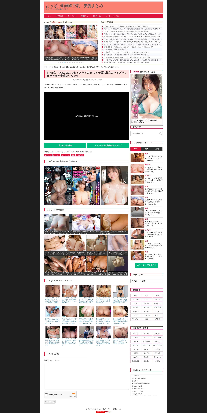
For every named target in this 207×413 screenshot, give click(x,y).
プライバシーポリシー (114, 16)
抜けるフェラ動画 (137, 391)
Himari (136, 341)
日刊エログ (135, 376)
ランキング (72, 16)
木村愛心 (136, 353)
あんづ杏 (136, 345)
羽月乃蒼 (136, 334)
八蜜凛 (157, 361)
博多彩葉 (146, 337)
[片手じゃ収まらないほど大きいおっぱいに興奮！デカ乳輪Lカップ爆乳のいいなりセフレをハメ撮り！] (120, 337)
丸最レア (146, 349)
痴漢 (146, 319)
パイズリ (56, 155)
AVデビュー (135, 319)
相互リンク (85, 16)
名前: (46, 360)
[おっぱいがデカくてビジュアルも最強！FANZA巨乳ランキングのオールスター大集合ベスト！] (52, 317)
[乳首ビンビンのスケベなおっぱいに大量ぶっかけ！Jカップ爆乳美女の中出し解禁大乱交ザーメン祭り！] (69, 317)
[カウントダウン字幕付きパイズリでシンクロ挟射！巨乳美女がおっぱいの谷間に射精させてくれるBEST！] (86, 296)
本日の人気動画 (65, 145)
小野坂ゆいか (157, 345)
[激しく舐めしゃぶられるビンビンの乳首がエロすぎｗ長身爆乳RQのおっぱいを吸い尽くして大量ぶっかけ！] (69, 337)
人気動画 (60, 16)
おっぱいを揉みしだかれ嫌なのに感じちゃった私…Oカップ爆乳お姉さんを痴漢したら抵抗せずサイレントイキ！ (52, 342)
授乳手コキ (157, 303)
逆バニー (157, 315)
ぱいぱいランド (137, 394)
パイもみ (146, 299)
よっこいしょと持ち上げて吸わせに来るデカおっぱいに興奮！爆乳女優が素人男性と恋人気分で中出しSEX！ (120, 321)
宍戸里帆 (157, 334)
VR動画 (157, 319)
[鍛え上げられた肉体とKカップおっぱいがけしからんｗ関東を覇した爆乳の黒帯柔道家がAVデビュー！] (120, 296)
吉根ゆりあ (146, 345)
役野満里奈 (135, 361)
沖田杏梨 (80, 155)
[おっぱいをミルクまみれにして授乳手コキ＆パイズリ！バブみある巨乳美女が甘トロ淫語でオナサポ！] (103, 317)
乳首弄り (146, 303)
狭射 (135, 303)
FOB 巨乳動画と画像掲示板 (140, 383)
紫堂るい (146, 361)
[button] (58, 62)
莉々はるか (157, 357)
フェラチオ (65, 155)
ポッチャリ (146, 315)
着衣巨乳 (136, 307)
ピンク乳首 (157, 307)
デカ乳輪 (146, 307)
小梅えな (157, 341)
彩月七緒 (146, 334)
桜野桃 (136, 337)
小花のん (136, 349)
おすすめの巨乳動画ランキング (108, 145)
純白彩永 (136, 357)
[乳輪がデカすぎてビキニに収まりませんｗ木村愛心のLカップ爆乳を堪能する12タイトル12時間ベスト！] (86, 317)
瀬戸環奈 (146, 353)
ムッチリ (136, 315)
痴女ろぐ (135, 381)
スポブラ (136, 311)
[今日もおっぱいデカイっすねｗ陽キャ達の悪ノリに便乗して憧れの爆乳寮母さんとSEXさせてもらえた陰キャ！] (86, 337)
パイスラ (157, 311)
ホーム (50, 16)
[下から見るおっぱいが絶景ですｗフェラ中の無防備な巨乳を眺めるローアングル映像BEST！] (69, 296)
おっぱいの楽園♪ (137, 386)
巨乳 (135, 296)
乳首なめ (157, 299)
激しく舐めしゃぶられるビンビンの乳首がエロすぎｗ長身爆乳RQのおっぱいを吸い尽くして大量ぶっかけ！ (69, 342)
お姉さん (48, 155)
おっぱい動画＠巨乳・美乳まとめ (74, 6)
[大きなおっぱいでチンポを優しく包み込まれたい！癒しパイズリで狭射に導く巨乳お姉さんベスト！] (103, 296)
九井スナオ (157, 337)
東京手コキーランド (138, 388)
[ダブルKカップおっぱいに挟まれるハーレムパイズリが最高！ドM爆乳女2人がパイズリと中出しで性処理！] (52, 296)
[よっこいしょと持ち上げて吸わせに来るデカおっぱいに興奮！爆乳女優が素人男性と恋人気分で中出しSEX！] (120, 317)
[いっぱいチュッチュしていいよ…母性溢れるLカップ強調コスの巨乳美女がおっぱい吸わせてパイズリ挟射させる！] (103, 337)
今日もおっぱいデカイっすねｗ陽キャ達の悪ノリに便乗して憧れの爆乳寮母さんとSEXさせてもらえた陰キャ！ (86, 342)
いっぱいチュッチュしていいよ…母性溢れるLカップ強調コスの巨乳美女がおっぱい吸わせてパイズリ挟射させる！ (103, 342)
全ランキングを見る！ (146, 265)
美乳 (146, 296)
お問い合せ (98, 16)
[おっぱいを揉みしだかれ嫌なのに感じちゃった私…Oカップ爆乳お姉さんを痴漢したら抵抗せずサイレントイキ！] (52, 337)
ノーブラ (146, 311)
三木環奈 (146, 357)
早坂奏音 (157, 353)
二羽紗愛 (157, 349)
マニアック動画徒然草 (139, 378)
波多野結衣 (146, 341)
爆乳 (72, 155)
